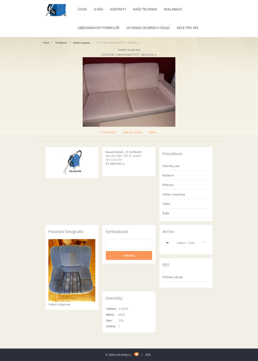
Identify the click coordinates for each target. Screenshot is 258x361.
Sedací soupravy (81, 42)
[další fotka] (208, 92)
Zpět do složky (132, 132)
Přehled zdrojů (172, 277)
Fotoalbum (61, 42)
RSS (148, 355)
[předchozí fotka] (49, 92)
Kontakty (118, 9)
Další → (154, 132)
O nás (98, 9)
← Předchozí (107, 132)
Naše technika (145, 9)
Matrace (168, 185)
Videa (166, 204)
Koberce (168, 175)
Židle (165, 213)
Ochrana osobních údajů (148, 28)
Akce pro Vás (187, 28)
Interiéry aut (170, 166)
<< (168, 243)
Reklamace (173, 9)
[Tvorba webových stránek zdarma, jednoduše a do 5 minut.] (136, 354)
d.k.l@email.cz (115, 163)
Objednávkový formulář (98, 28)
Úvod (82, 9)
